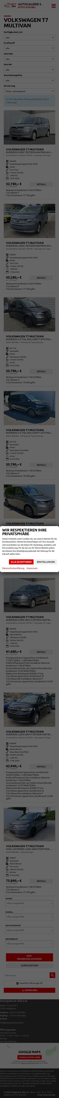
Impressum (32, 568)
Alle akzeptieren (21, 562)
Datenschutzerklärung (13, 568)
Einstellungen (46, 562)
